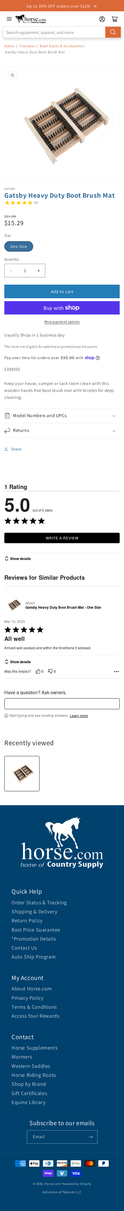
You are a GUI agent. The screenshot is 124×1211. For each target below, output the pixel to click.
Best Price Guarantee (36, 929)
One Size (18, 246)
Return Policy (27, 920)
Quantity (11, 259)
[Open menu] (9, 19)
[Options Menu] (116, 671)
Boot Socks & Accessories (61, 45)
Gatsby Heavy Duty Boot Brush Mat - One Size (63, 607)
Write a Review (62, 537)
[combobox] (62, 32)
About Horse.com (32, 988)
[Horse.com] (30, 19)
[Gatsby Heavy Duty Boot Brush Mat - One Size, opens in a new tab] (13, 605)
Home (9, 45)
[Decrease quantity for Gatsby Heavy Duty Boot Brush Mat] (11, 270)
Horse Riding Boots (34, 1075)
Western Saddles (31, 1066)
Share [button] (16, 449)
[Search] (113, 32)
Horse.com (52, 1184)
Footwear (27, 45)
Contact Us (24, 947)
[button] (62, 415)
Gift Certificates (29, 1093)
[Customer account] (102, 19)
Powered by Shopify (76, 1184)
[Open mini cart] (114, 19)
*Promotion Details (34, 938)
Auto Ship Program (34, 956)
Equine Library (28, 1102)
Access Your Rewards (35, 1015)
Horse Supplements (34, 1047)
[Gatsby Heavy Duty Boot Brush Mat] (21, 773)
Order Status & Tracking (39, 902)
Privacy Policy (27, 997)
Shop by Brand (29, 1084)
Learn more (79, 715)
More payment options (62, 321)
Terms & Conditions (34, 1006)
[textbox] (62, 703)
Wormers (22, 1056)
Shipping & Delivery (34, 911)
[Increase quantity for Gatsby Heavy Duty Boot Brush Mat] (38, 270)
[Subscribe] (90, 1137)
